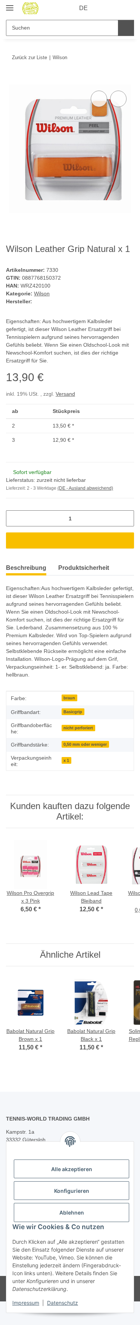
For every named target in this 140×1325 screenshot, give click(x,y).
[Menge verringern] (14, 518)
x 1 (66, 760)
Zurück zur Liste (29, 57)
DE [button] (83, 8)
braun (69, 698)
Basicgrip (72, 711)
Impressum (25, 1303)
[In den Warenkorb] (12, 80)
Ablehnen (71, 1212)
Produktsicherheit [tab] (83, 568)
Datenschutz (62, 1303)
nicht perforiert (78, 728)
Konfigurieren (71, 1191)
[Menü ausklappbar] (9, 4)
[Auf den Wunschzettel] (118, 99)
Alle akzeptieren (71, 1169)
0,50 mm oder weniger (85, 744)
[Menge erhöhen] (126, 518)
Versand (65, 394)
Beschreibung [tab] (26, 568)
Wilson (42, 294)
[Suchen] (126, 28)
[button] (104, 8)
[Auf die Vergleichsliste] (99, 99)
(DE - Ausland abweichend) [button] (85, 488)
